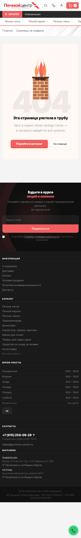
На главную (60, 143)
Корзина (75, 5)
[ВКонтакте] (7, 411)
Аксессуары (9, 348)
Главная (7, 30)
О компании (9, 266)
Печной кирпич (38, 21)
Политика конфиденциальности (21, 285)
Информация (32, 14)
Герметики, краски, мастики (19, 330)
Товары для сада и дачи (16, 339)
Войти (61, 5)
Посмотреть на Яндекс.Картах (23, 465)
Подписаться (40, 228)
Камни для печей (12, 334)
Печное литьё (10, 306)
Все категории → (11, 353)
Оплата (6, 275)
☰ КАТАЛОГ (12, 14)
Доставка (8, 270)
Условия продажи (13, 280)
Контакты (8, 289)
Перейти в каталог (29, 144)
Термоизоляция (11, 320)
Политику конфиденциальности (41, 236)
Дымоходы (9, 325)
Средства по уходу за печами (20, 344)
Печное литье (14, 21)
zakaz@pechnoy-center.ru (17, 444)
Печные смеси (63, 21)
